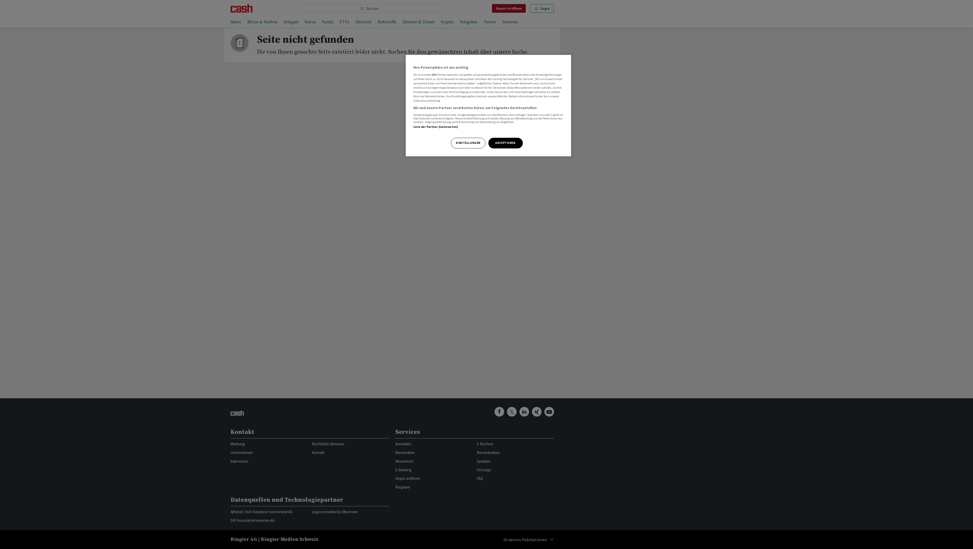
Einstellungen (468, 143)
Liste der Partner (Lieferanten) (435, 127)
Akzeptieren (505, 143)
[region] (488, 105)
